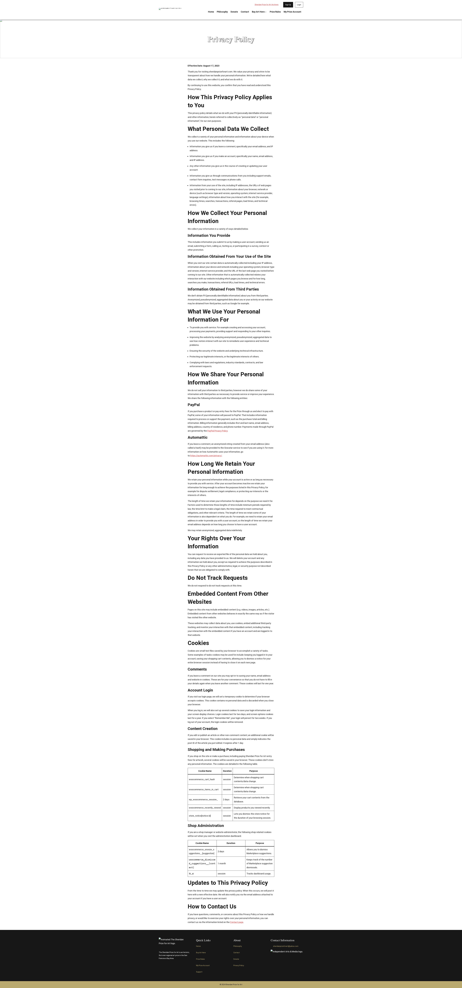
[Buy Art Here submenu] (265, 12)
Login (299, 5)
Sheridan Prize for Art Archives (266, 5)
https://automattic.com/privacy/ (206, 455)
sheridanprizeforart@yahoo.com (285, 946)
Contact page (236, 922)
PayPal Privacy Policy (217, 431)
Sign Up (288, 5)
